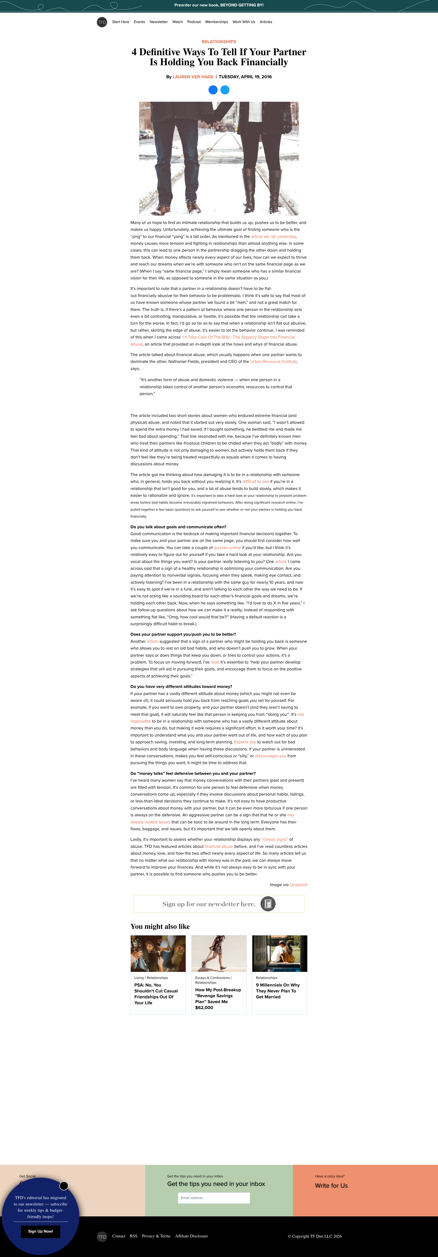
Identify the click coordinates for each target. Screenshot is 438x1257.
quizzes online (227, 547)
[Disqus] (219, 1087)
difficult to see (255, 481)
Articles (266, 22)
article (281, 561)
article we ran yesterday (273, 236)
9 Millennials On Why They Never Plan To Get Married (278, 991)
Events (139, 22)
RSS (134, 1236)
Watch (177, 22)
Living (139, 978)
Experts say (245, 742)
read (215, 662)
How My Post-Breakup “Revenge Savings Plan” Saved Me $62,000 (218, 998)
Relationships (219, 41)
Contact (118, 1236)
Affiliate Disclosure (191, 1236)
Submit (256, 1198)
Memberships (216, 22)
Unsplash (299, 884)
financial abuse (219, 846)
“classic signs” (275, 839)
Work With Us (244, 22)
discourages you (270, 756)
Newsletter (159, 22)
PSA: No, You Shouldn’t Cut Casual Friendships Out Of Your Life (156, 994)
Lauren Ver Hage (193, 77)
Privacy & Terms (156, 1236)
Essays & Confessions (212, 978)
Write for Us (332, 1185)
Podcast (194, 22)
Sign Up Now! (40, 1231)
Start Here (120, 22)
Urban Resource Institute (273, 361)
